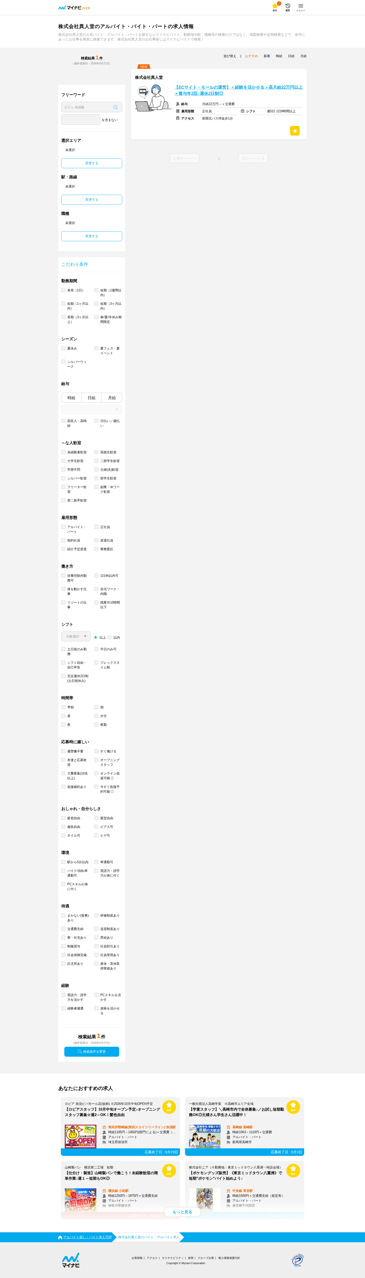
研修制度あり (110, 915)
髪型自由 (106, 818)
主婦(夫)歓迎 (109, 469)
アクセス (152, 1257)
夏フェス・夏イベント (110, 351)
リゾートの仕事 (77, 605)
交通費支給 (75, 929)
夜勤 (103, 725)
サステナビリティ (173, 1257)
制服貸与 (73, 946)
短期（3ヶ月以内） (110, 306)
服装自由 (73, 827)
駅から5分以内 (77, 862)
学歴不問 (73, 469)
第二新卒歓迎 (77, 500)
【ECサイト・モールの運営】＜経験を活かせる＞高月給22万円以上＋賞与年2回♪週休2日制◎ (238, 90)
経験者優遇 (75, 1008)
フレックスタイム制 (110, 665)
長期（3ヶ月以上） (77, 319)
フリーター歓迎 (77, 489)
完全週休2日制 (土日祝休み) (77, 678)
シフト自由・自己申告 (77, 665)
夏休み (72, 348)
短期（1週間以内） (110, 292)
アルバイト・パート (77, 529)
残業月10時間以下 (110, 605)
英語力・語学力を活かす (77, 997)
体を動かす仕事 (77, 591)
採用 (190, 1257)
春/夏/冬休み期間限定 (111, 319)
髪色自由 (73, 818)
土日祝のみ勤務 (77, 651)
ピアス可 (106, 827)
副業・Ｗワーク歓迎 (110, 489)
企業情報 (137, 1257)
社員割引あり (110, 946)
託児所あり (75, 964)
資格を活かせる (110, 1011)
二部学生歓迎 (110, 461)
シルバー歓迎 (77, 478)
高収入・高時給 (77, 423)
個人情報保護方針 (229, 1257)
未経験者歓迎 (77, 452)
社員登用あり (110, 955)
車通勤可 (106, 862)
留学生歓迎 (108, 478)
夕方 (103, 716)
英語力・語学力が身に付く (110, 873)
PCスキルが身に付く (77, 886)
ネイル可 (73, 835)
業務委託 (106, 549)
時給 (71, 398)
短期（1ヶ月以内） (77, 306)
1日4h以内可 (109, 576)
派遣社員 (106, 540)
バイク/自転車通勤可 (77, 873)
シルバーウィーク (77, 364)
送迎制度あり (110, 929)
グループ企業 (206, 1257)
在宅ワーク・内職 (110, 591)
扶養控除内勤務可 (77, 578)
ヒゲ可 (105, 835)
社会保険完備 (77, 955)
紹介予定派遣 (77, 549)
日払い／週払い (110, 423)
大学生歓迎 (75, 461)
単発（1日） (76, 290)
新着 (267, 56)
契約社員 (73, 540)
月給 (112, 398)
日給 (92, 398)
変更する (91, 163)
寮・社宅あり (77, 937)
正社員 (105, 527)
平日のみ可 (108, 649)
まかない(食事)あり (78, 918)
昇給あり (106, 937)
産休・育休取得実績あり (110, 966)
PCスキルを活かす (110, 997)
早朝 (70, 707)
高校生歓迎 (108, 452)
